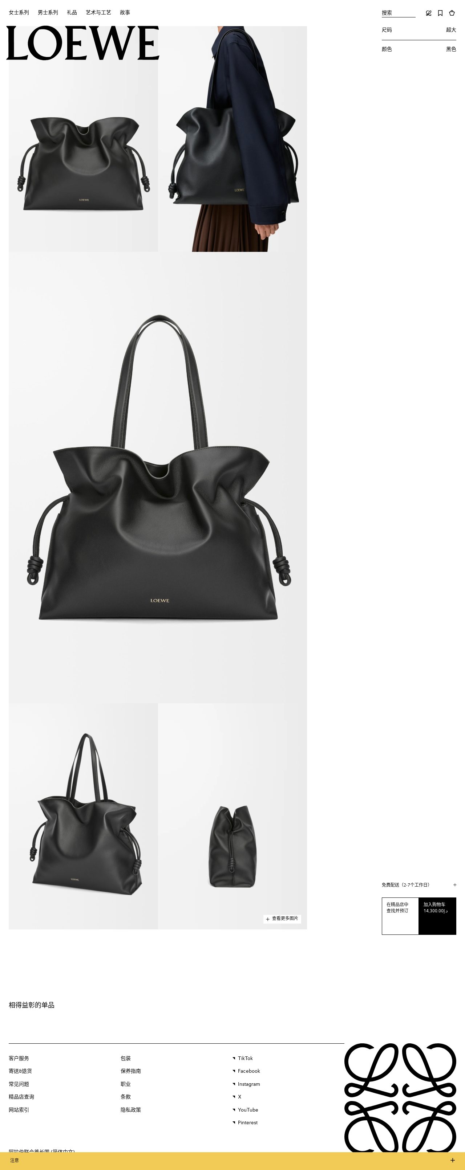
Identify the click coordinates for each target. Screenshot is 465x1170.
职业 (126, 1084)
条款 (126, 1097)
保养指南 (131, 1071)
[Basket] (452, 13)
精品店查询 (21, 1097)
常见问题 (19, 1084)
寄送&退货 (20, 1071)
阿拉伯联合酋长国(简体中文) (42, 1152)
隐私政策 (131, 1110)
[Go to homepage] (83, 43)
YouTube (248, 1110)
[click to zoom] (83, 139)
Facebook (249, 1071)
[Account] (428, 13)
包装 (126, 1058)
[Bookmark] (440, 13)
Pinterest (248, 1122)
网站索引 (19, 1110)
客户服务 (19, 1058)
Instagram (249, 1084)
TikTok (245, 1058)
